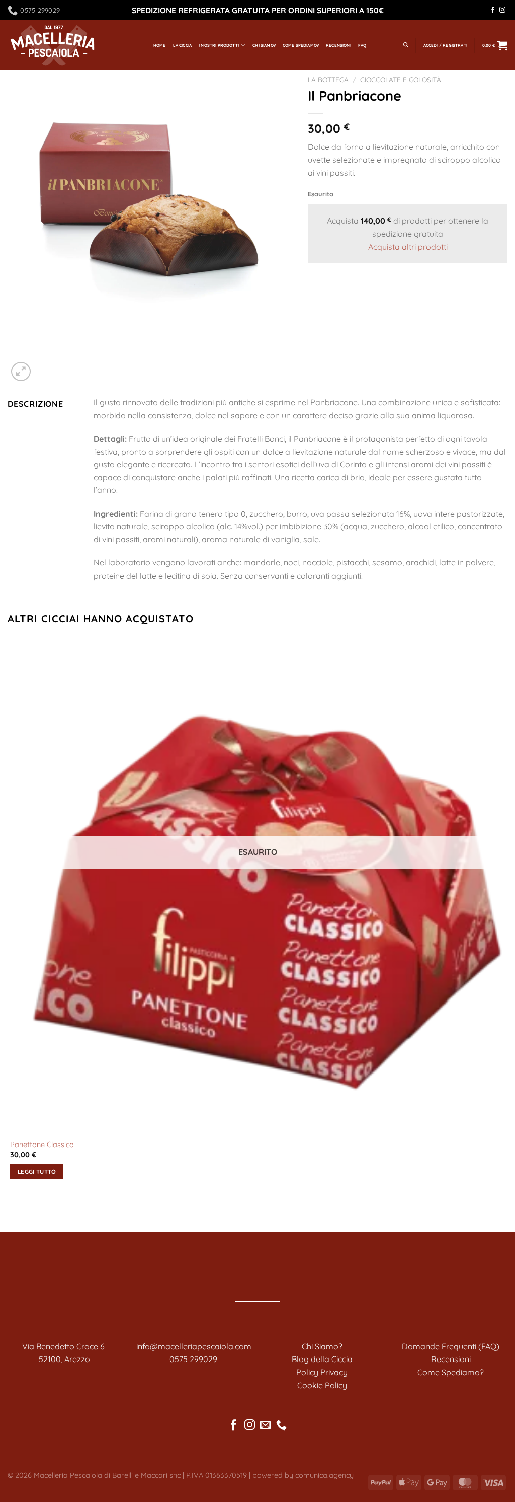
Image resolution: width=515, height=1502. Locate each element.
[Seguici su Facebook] (493, 10)
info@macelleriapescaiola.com (193, 1346)
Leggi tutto (37, 1171)
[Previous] (12, 1214)
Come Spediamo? (301, 45)
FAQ (362, 45)
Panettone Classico (42, 1144)
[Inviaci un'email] (265, 1426)
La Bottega (328, 79)
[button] (445, 45)
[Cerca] (405, 45)
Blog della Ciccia (322, 1359)
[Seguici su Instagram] (502, 10)
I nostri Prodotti (219, 45)
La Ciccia (182, 45)
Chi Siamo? (264, 45)
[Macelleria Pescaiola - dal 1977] (73, 45)
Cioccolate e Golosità (400, 79)
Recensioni (338, 45)
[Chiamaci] (281, 1426)
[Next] (45, 366)
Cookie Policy (322, 1385)
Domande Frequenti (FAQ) (450, 1346)
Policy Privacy (322, 1372)
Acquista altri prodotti (408, 247)
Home (159, 45)
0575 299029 (193, 1359)
